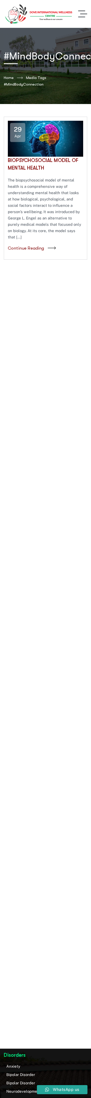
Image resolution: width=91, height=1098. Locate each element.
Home (9, 77)
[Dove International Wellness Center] (39, 14)
